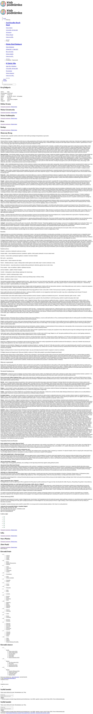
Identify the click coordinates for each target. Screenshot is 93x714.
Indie (7, 590)
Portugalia (8, 617)
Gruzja (7, 585)
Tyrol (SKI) (11, 656)
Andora (7, 556)
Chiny (7, 566)
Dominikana (9, 574)
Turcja (7, 635)
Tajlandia (8, 632)
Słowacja (8, 623)
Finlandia (8, 580)
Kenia (7, 597)
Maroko (8, 604)
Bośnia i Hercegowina (11, 563)
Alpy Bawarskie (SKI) (13, 662)
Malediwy (8, 602)
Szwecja (8, 629)
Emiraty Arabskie (10, 577)
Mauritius (8, 606)
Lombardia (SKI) (12, 673)
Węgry (7, 639)
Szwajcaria (8, 628)
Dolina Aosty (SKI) (13, 672)
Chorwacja (8, 568)
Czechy (8, 571)
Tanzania (8, 633)
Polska (7, 616)
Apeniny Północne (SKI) (14, 671)
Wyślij (2, 697)
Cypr (7, 569)
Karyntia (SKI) (12, 653)
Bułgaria (8, 564)
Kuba (7, 600)
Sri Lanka (8, 625)
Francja (7, 581)
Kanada (8, 596)
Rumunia (8, 620)
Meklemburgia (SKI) (13, 666)
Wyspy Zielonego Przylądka (12, 641)
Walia (7, 638)
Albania (8, 555)
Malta (7, 603)
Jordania (8, 593)
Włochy (8, 640)
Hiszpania (8, 587)
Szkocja (8, 627)
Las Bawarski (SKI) (13, 664)
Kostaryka (8, 598)
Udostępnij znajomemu (5, 106)
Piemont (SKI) (12, 674)
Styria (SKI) (11, 655)
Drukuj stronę (14, 106)
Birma (7, 561)
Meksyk (8, 607)
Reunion (8, 619)
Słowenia (8, 624)
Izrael (7, 591)
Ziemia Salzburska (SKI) (14, 657)
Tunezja (8, 634)
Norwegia (8, 611)
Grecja (7, 584)
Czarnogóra (8, 570)
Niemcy (8, 609)
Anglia (7, 558)
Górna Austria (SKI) (13, 652)
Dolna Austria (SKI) (13, 651)
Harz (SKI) (11, 663)
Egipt (7, 576)
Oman (7, 613)
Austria (7, 559)
